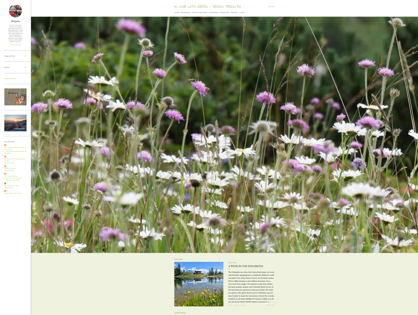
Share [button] (230, 305)
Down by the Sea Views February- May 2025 (13, 179)
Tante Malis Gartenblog (13, 193)
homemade (224, 13)
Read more (270, 305)
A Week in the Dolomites (245, 266)
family (242, 13)
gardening (213, 13)
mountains (185, 13)
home (176, 13)
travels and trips (199, 13)
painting (234, 13)
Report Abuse (10, 79)
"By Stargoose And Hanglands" (11, 187)
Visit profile (15, 45)
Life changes (9, 170)
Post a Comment (239, 305)
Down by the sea (10, 176)
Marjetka (15, 21)
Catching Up (9, 163)
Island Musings (10, 168)
